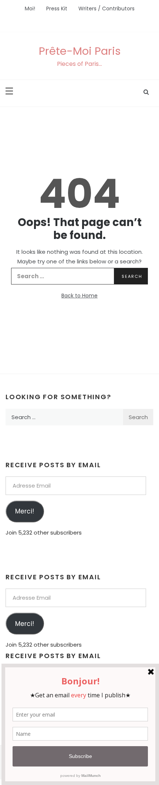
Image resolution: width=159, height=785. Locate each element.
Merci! (24, 511)
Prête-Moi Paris (80, 51)
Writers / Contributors (106, 8)
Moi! (30, 8)
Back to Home (79, 295)
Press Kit (56, 8)
